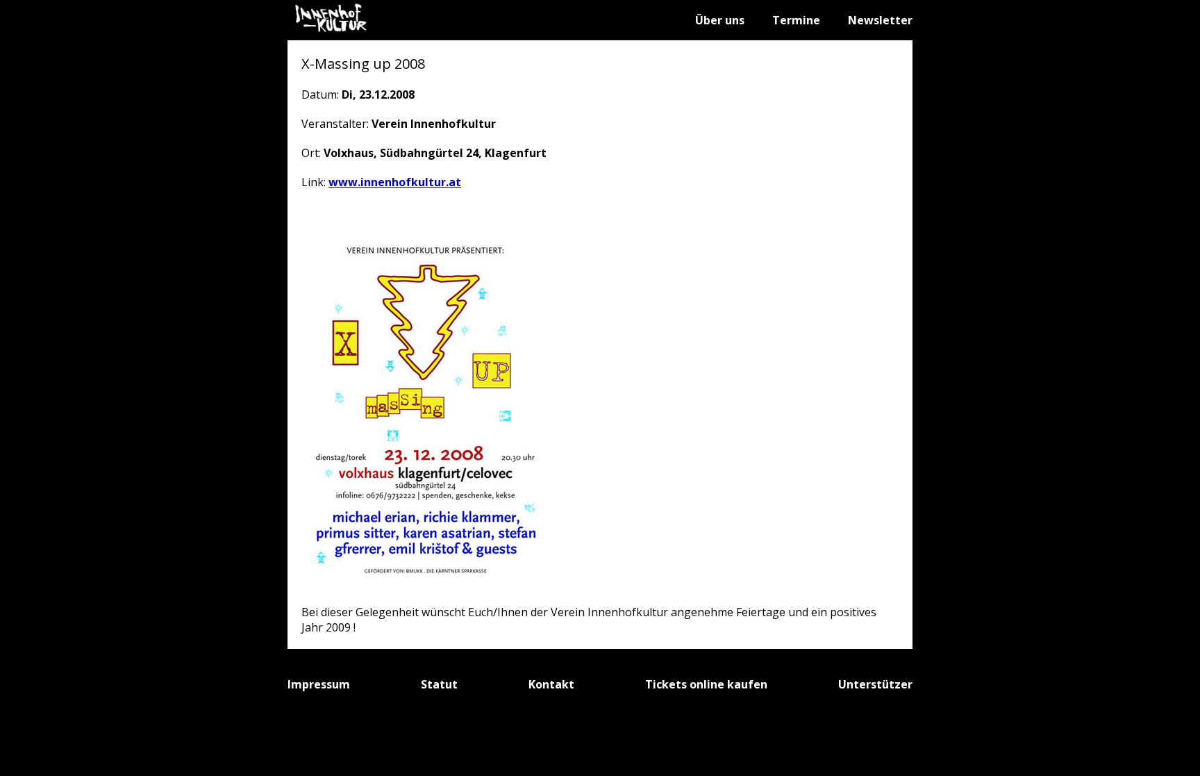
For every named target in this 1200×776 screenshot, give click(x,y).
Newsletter (880, 20)
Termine (796, 20)
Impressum (319, 684)
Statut (439, 684)
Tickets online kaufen (706, 684)
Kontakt (551, 684)
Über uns (719, 20)
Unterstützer (875, 684)
